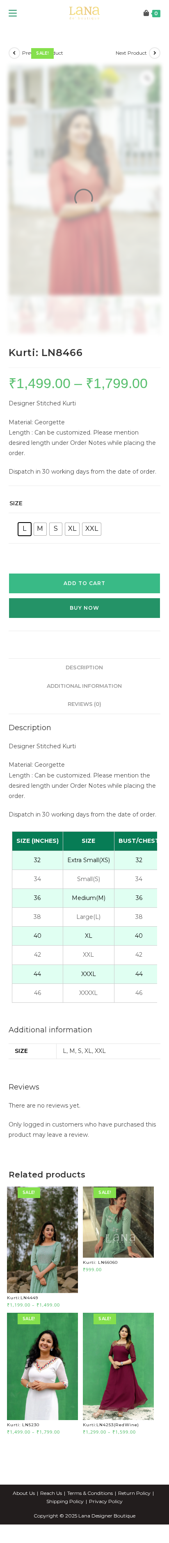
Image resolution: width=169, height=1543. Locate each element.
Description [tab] (84, 693)
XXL (100, 1076)
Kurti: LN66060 (100, 1288)
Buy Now (84, 633)
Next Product (131, 78)
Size (16, 528)
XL (88, 1076)
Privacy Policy (106, 1527)
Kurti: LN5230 (23, 1450)
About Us (24, 1519)
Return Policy (134, 1519)
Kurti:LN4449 (22, 1323)
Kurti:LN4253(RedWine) (111, 1450)
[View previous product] (14, 78)
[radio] (24, 554)
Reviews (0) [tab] (84, 730)
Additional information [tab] (84, 711)
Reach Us (51, 1519)
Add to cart (84, 609)
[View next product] (154, 78)
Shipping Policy (65, 1527)
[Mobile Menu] (13, 39)
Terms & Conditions (90, 1519)
